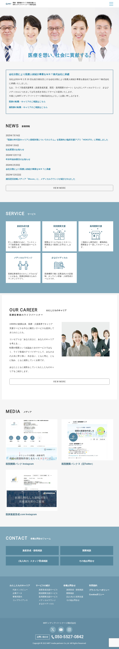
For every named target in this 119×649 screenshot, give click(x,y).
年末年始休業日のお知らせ (18, 159)
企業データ (17, 593)
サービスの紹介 (43, 585)
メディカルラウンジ (47, 600)
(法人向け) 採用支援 (74, 597)
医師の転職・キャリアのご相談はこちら (27, 101)
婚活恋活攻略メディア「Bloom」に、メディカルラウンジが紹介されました (40, 179)
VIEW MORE (59, 188)
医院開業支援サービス (48, 593)
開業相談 (70, 593)
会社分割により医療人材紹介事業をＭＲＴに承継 (28, 169)
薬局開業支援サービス (48, 597)
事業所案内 (17, 597)
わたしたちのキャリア (20, 585)
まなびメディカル (46, 604)
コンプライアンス (20, 600)
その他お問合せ (73, 600)
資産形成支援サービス (48, 590)
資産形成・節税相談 (74, 590)
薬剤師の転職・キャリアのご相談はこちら (28, 107)
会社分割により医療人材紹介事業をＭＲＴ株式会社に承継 (39, 74)
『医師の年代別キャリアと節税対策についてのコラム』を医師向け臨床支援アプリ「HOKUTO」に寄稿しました (57, 139)
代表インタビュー (20, 590)
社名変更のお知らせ (15, 149)
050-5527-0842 (69, 636)
